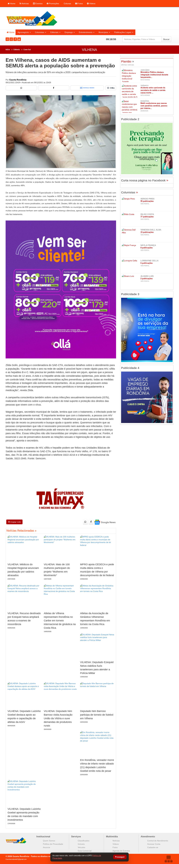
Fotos (80, 3)
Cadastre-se (152, 847)
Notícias (25, 3)
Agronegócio (23, 32)
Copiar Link (15, 522)
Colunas (67, 3)
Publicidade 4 (130, 367)
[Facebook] (15, 39)
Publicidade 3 (130, 294)
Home (12, 3)
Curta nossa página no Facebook (144, 180)
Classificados (83, 841)
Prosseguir (120, 857)
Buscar (166, 39)
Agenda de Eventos (121, 851)
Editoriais (54, 32)
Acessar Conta (153, 844)
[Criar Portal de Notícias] (168, 858)
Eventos (39, 3)
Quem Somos (49, 841)
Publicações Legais (122, 32)
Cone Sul (27, 50)
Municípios (103, 32)
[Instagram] (7, 39)
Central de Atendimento (157, 841)
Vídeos (92, 3)
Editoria (17, 50)
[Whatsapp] (11, 39)
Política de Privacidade (53, 844)
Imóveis (81, 844)
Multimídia (112, 836)
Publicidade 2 (130, 119)
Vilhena (89, 50)
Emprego (69, 32)
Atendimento (148, 836)
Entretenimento (85, 32)
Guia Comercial (84, 851)
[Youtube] (19, 39)
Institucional (43, 836)
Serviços (76, 836)
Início (8, 50)
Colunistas (39, 32)
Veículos (81, 847)
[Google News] (104, 522)
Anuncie (46, 847)
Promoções (53, 3)
